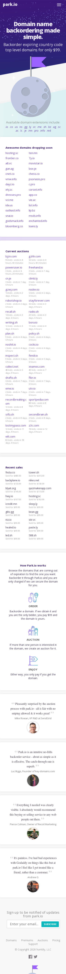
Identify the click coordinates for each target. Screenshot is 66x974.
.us (16, 127)
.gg (25, 127)
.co (11, 127)
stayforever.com (39, 300)
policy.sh (34, 333)
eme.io (10, 388)
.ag (54, 127)
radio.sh (34, 311)
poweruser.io (14, 267)
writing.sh (12, 322)
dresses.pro (13, 194)
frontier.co (12, 158)
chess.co (34, 174)
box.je (32, 168)
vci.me (9, 200)
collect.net (12, 366)
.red (49, 130)
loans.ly (33, 226)
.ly (30, 127)
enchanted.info (38, 221)
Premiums (27, 940)
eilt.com (10, 436)
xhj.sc (9, 189)
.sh (44, 127)
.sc (59, 127)
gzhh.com (35, 256)
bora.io (33, 322)
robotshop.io (14, 300)
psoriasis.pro (37, 179)
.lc (21, 130)
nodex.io (34, 289)
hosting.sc (12, 153)
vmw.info (11, 179)
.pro (36, 130)
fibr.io (32, 377)
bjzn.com (11, 256)
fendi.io (33, 355)
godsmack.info (14, 221)
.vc (34, 127)
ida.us (9, 205)
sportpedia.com (39, 399)
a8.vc (9, 163)
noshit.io (11, 344)
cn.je (8, 278)
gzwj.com (11, 289)
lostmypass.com (16, 425)
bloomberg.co (14, 226)
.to (20, 127)
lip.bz (32, 210)
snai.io (9, 215)
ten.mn (33, 153)
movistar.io (36, 163)
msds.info (35, 215)
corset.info (35, 189)
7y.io (32, 158)
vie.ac (32, 200)
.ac (17, 130)
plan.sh (10, 333)
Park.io (10, 4)
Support (33, 944)
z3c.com (34, 425)
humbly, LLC (43, 949)
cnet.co (10, 174)
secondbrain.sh (38, 414)
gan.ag (10, 168)
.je (25, 130)
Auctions (43, 940)
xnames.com (37, 366)
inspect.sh (12, 355)
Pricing (56, 940)
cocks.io (33, 344)
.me (39, 127)
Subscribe (50, 924)
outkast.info (13, 210)
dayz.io (10, 184)
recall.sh (11, 311)
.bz (49, 127)
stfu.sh (10, 414)
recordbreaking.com (16, 401)
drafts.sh (11, 377)
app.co (33, 194)
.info (42, 130)
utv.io (32, 388)
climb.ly (33, 278)
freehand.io (36, 267)
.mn (30, 130)
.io (6, 127)
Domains (11, 940)
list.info (33, 205)
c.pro (32, 184)
